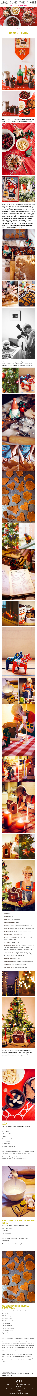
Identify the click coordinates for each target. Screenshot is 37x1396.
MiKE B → (9, 1375)
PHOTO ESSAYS (23, 5)
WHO (11, 5)
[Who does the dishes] (18, 3)
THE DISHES (16, 5)
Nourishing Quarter (18, 947)
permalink (27, 1373)
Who (15, 1373)
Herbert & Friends (28, 925)
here (26, 365)
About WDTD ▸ (18, 1386)
